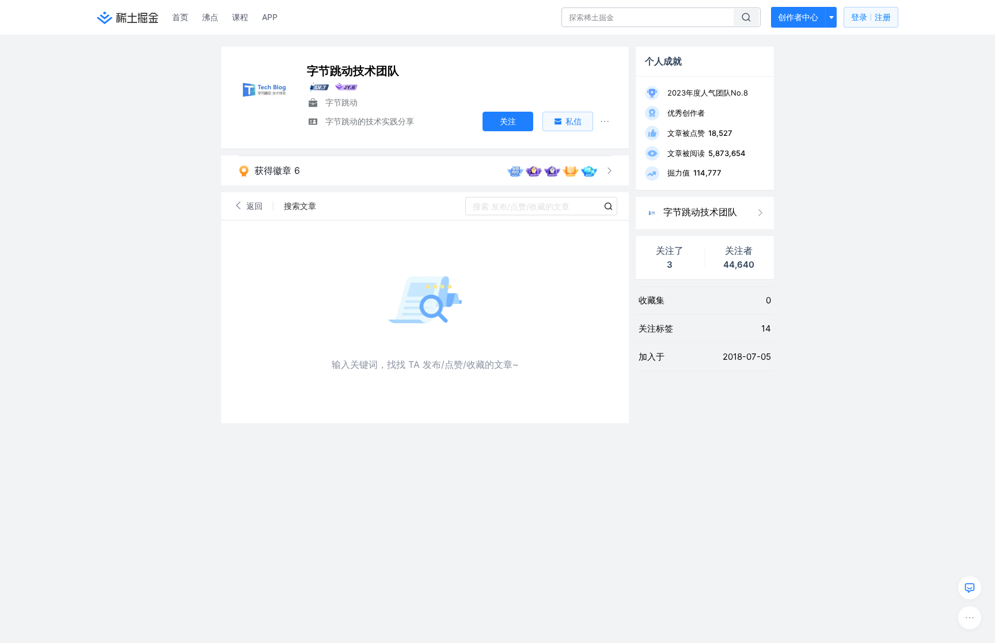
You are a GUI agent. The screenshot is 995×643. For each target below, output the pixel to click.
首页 (180, 17)
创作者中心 (798, 17)
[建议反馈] (969, 587)
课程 (240, 17)
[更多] (969, 617)
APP (270, 17)
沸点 (210, 17)
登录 (871, 17)
